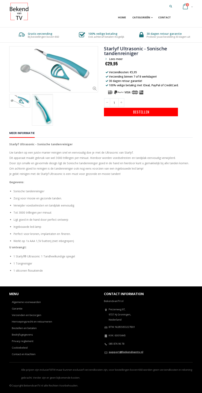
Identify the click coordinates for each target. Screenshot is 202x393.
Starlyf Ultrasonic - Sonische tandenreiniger (135, 50)
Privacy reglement (22, 341)
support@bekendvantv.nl (126, 352)
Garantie (17, 308)
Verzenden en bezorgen (26, 315)
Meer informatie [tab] (22, 133)
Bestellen (141, 111)
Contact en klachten (24, 354)
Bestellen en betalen (24, 328)
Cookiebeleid (20, 347)
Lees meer (116, 59)
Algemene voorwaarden (26, 302)
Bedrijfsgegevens (22, 334)
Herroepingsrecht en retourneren (32, 321)
